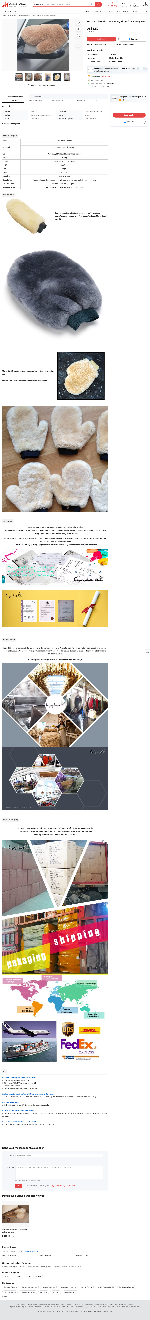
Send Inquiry (102, 39)
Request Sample (128, 44)
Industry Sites (89, 1304)
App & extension (121, 11)
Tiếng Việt (125, 1306)
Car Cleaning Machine (28, 1292)
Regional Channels (101, 1304)
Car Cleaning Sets (10, 1292)
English (24, 1306)
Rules (146, 11)
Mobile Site (122, 1304)
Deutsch (71, 1306)
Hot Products (21, 1304)
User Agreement (87, 1311)
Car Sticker (17, 1276)
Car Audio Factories (48, 1287)
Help (108, 11)
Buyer (97, 11)
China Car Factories (10, 1287)
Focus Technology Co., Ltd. (61, 1311)
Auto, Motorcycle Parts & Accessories (19, 15)
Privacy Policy (107, 1311)
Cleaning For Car (86, 1287)
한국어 (93, 1306)
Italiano (64, 1306)
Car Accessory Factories (68, 1287)
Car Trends (55, 1292)
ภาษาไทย (111, 1306)
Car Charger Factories (29, 1287)
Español (30, 1306)
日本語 (99, 1306)
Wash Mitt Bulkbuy (70, 1292)
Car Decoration (37, 15)
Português (38, 1306)
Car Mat (6, 1276)
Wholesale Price (78, 1304)
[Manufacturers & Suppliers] (14, 4)
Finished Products (45, 1256)
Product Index (113, 1304)
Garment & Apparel (81, 1256)
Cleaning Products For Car (105, 1287)
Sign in (145, 6)
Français (46, 1306)
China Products (32, 1304)
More (4, 1296)
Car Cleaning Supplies (126, 1287)
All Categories (9, 11)
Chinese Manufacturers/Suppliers (49, 1304)
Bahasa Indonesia (136, 1306)
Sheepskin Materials (9, 1256)
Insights (130, 1304)
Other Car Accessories (33, 1276)
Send (19, 1186)
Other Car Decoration (50, 15)
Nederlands (79, 1306)
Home (4, 15)
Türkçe (118, 1306)
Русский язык (55, 1306)
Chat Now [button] (134, 39)
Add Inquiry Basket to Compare (43, 85)
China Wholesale (66, 1304)
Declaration (97, 1311)
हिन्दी (104, 1306)
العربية (87, 1306)
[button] (101, 101)
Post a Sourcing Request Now (63, 1186)
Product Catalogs (33, 1251)
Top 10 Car (43, 1292)
